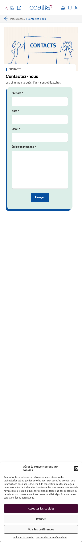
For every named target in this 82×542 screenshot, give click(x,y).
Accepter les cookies (41, 508)
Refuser (41, 519)
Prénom (17, 93)
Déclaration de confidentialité (51, 537)
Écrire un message (24, 146)
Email (16, 129)
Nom (15, 111)
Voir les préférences (41, 529)
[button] (76, 468)
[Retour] (7, 19)
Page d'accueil (18, 18)
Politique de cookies (23, 537)
